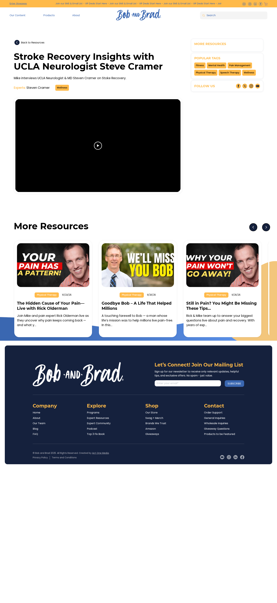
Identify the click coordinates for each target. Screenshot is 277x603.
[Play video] (98, 146)
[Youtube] (222, 457)
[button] (24, 15)
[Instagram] (229, 457)
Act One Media (100, 453)
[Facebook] (242, 457)
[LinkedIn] (235, 457)
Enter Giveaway (18, 3)
